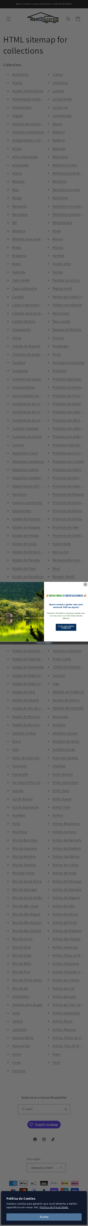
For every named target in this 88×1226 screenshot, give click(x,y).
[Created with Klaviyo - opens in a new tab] (43, 642)
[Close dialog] (85, 584)
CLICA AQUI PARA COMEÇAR (66, 627)
